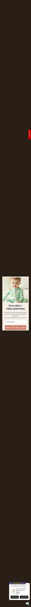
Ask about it (24, 597)
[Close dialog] (26, 278)
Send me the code (15, 327)
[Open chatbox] (27, 603)
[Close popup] (28, 584)
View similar (15, 597)
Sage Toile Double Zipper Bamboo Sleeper (21, 590)
